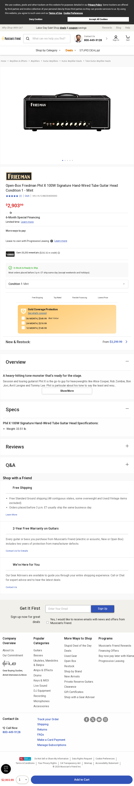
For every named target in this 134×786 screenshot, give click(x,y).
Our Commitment (13, 655)
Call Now (11, 730)
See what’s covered (37, 313)
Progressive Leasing (111, 661)
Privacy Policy (95, 5)
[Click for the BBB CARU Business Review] (25, 759)
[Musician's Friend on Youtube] (99, 719)
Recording (40, 696)
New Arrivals (72, 676)
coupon (73, 27)
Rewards (107, 27)
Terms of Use (55, 13)
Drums (38, 675)
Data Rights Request (82, 758)
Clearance (70, 686)
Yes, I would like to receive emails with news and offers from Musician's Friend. (87, 621)
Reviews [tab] (15, 447)
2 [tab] (65, 160)
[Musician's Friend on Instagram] (105, 719)
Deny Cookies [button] (35, 19)
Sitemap (88, 763)
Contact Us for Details (17, 551)
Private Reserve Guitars (78, 681)
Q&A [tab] (10, 465)
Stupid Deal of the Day (78, 645)
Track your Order (48, 719)
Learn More (11, 514)
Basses (38, 655)
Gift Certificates (73, 692)
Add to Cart (81, 779)
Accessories (41, 706)
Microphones (42, 701)
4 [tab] (70, 160)
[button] (127, 38)
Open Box (70, 661)
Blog (118, 27)
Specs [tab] (12, 409)
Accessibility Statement (106, 763)
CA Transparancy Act (70, 763)
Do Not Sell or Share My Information (52, 758)
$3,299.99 (116, 341)
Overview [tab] (16, 362)
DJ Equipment (42, 690)
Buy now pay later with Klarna (115, 656)
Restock (69, 666)
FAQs (40, 734)
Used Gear (70, 656)
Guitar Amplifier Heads (72, 61)
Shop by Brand (73, 671)
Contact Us (11, 587)
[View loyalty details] (59, 253)
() (14, 196)
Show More (67, 390)
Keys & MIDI (41, 680)
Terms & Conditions (25, 763)
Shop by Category (46, 50)
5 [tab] (72, 160)
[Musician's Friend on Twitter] (93, 719)
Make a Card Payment (51, 739)
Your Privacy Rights (47, 763)
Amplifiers (35, 61)
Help (127, 27)
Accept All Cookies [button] (98, 19)
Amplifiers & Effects (18, 61)
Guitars (38, 650)
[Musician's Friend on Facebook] (86, 719)
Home (3, 61)
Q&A (27, 196)
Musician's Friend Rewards (115, 645)
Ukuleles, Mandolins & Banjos (46, 663)
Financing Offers (109, 650)
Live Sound (40, 685)
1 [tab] (62, 160)
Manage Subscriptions (51, 745)
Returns (42, 729)
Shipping (43, 724)
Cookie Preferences (73, 13)
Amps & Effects (43, 670)
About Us (8, 650)
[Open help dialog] (6, 769)
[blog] (15, 664)
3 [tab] (67, 160)
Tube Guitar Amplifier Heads (98, 61)
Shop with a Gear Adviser (78, 697)
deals (63, 27)
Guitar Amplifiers (50, 61)
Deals (69, 50)
